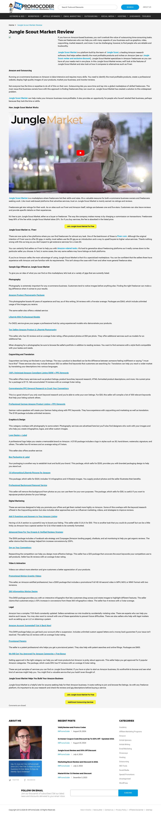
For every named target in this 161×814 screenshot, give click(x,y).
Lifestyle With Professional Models (24, 317)
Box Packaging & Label (19, 457)
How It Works (85, 810)
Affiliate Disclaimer (136, 810)
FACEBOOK (31, 780)
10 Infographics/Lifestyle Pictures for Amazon (29, 472)
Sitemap (149, 810)
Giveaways (135, 16)
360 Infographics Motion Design (23, 591)
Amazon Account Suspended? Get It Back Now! (30, 625)
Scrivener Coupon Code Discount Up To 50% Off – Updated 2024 (86, 739)
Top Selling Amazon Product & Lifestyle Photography (32, 329)
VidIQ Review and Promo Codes (72, 727)
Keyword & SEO (17, 16)
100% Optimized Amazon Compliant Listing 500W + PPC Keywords (39, 372)
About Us (147, 7)
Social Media (107, 16)
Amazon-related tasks (67, 248)
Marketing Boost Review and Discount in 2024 (78, 762)
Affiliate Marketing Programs (130, 732)
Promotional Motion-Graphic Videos (25, 576)
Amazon (122, 736)
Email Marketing (72, 16)
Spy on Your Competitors (20, 547)
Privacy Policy (121, 810)
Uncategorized (125, 779)
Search (130, 7)
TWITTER (15, 780)
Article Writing (124, 744)
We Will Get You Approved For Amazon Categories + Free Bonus (37, 653)
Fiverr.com (122, 236)
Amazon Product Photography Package (26, 295)
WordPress (33, 16)
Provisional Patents (17, 641)
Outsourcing (91, 16)
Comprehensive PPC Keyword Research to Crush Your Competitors (39, 388)
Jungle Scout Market (67, 52)
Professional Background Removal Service (28, 485)
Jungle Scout (113, 52)
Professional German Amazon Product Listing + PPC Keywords (37, 404)
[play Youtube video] (80, 152)
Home (11, 25)
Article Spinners (51, 16)
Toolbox (146, 16)
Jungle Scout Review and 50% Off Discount (77, 750)
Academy (123, 727)
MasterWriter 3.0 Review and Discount (75, 773)
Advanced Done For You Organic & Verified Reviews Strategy (36, 532)
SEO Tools (123, 766)
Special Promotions (126, 774)
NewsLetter (97, 810)
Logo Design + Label (18, 435)
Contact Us (109, 810)
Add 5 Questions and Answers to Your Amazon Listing (33, 516)
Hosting (122, 16)
